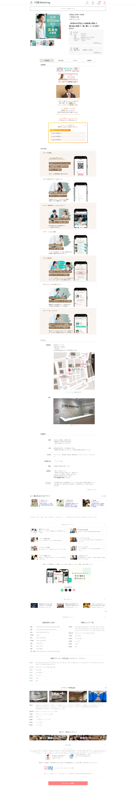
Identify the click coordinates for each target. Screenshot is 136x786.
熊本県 (44, 651)
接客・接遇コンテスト (88, 564)
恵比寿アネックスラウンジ (98, 705)
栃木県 (55, 626)
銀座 (81, 626)
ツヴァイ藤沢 (54, 711)
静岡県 (41, 632)
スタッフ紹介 (64, 564)
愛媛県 (41, 648)
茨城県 (51, 626)
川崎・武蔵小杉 (86, 633)
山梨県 (41, 640)
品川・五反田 (78, 628)
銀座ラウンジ (48, 705)
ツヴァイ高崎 (38, 725)
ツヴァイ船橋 (50, 714)
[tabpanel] (48, 26)
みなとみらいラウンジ (46, 711)
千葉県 (45, 626)
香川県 (38, 648)
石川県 (41, 643)
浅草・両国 (102, 630)
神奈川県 (42, 626)
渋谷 (103, 628)
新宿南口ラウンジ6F (88, 705)
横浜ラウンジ (38, 711)
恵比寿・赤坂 (95, 626)
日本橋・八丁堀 (89, 630)
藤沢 (91, 633)
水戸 (79, 641)
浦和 (81, 638)
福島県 (44, 637)
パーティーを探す (69, 783)
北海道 (38, 635)
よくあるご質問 (78, 762)
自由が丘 (77, 630)
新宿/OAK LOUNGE (40, 707)
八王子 (83, 630)
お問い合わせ (86, 762)
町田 (97, 628)
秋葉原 (84, 628)
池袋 (103, 626)
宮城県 (41, 637)
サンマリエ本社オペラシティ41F (65, 707)
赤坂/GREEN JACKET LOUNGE (91, 707)
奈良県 (50, 629)
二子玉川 (100, 628)
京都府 (41, 629)
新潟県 (38, 640)
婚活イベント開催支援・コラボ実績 (51, 564)
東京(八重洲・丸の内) (87, 626)
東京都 (38, 626)
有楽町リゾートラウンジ (64, 705)
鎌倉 (94, 633)
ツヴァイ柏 (44, 714)
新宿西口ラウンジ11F (40, 705)
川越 (78, 638)
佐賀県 (41, 651)
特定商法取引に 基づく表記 (56, 762)
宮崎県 (50, 651)
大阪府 (38, 629)
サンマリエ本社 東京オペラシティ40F (57, 708)
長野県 (44, 640)
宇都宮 (76, 644)
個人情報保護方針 (69, 762)
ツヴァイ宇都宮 (39, 722)
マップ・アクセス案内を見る (73, 392)
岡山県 (38, 646)
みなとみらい (80, 633)
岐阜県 (44, 632)
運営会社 (41, 762)
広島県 (41, 646)
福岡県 (38, 651)
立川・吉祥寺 (93, 628)
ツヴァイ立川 (75, 707)
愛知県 (38, 632)
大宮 (76, 638)
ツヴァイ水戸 (47, 719)
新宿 (76, 626)
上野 (82, 628)
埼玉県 (48, 626)
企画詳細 (47, 60)
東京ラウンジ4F (72, 705)
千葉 (76, 635)
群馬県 (58, 626)
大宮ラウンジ (38, 716)
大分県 (47, 651)
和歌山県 (54, 629)
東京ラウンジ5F (54, 705)
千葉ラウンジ (38, 714)
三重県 (47, 632)
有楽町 (78, 626)
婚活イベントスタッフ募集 (75, 564)
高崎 (76, 646)
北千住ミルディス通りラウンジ (51, 707)
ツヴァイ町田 (81, 707)
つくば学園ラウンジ (40, 719)
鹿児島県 (54, 651)
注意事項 (89, 60)
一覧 (105, 611)
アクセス (75, 60)
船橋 (80, 635)
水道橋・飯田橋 (96, 630)
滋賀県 (47, 629)
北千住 (88, 628)
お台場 (80, 630)
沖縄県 (58, 651)
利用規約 (47, 762)
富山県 (38, 643)
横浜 (76, 633)
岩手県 (38, 637)
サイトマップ (94, 762)
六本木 (99, 626)
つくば (76, 641)
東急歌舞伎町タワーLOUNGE (42, 708)
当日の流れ (61, 60)
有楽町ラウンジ (79, 705)
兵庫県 (44, 629)
